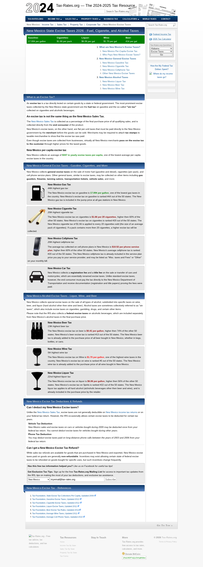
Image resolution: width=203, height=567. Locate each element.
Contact (165, 19)
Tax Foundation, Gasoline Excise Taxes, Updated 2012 (56, 499)
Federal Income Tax (162, 34)
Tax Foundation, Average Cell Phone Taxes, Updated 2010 (57, 517)
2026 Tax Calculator (162, 39)
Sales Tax (70, 19)
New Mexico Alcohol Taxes (113, 77)
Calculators (130, 19)
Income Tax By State (68, 545)
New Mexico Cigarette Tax (115, 66)
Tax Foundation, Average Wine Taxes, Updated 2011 (55, 513)
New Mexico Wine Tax (113, 88)
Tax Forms (64, 556)
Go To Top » (165, 525)
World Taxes (149, 19)
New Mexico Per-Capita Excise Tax (119, 51)
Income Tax (54, 19)
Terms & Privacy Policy (168, 542)
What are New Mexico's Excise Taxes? (119, 47)
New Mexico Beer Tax (113, 85)
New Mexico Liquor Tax (114, 81)
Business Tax (111, 19)
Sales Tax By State (67, 549)
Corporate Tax (93, 24)
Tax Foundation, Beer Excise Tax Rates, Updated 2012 (55, 510)
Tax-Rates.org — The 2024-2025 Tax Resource (95, 5)
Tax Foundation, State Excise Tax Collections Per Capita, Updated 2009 (63, 496)
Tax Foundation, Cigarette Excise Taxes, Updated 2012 (56, 503)
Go (161, 55)
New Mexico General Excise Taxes (117, 58)
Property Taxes (89, 19)
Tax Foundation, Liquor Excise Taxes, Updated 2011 (54, 506)
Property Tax (76, 24)
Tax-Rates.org (35, 19)
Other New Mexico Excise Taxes (118, 73)
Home (62, 542)
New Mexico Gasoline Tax (115, 62)
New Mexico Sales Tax (42, 121)
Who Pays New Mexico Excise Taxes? (121, 54)
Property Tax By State (68, 553)
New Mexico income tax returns (121, 412)
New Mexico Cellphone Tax (116, 70)
